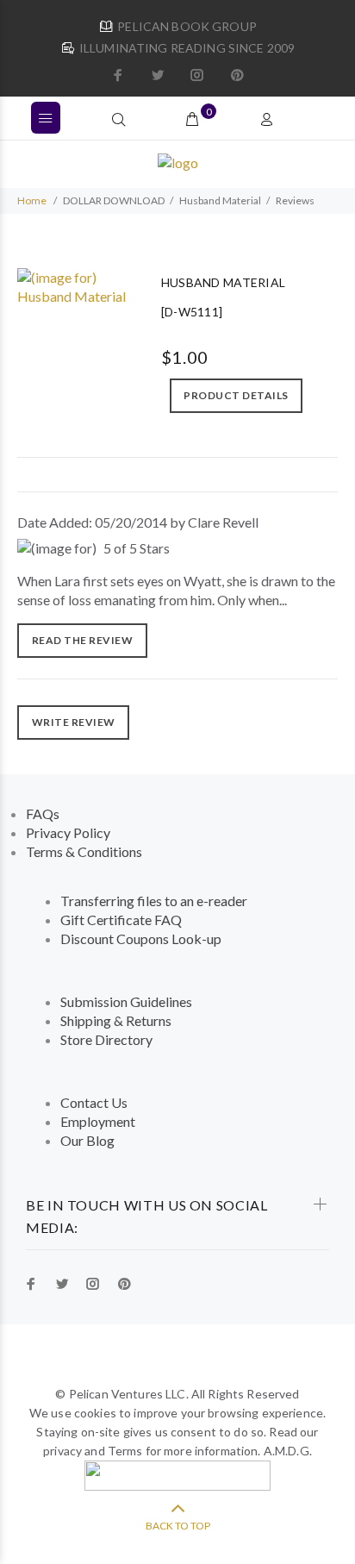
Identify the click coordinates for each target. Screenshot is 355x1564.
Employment (97, 1121)
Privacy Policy (68, 832)
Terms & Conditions (84, 851)
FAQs (42, 813)
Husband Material (220, 200)
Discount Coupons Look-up (140, 938)
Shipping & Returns (115, 1020)
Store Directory (106, 1039)
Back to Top (178, 1525)
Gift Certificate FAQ (121, 919)
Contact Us (94, 1102)
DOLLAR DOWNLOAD (114, 200)
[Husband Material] (76, 285)
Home (32, 200)
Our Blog (87, 1140)
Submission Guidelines (126, 1001)
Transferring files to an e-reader (153, 900)
